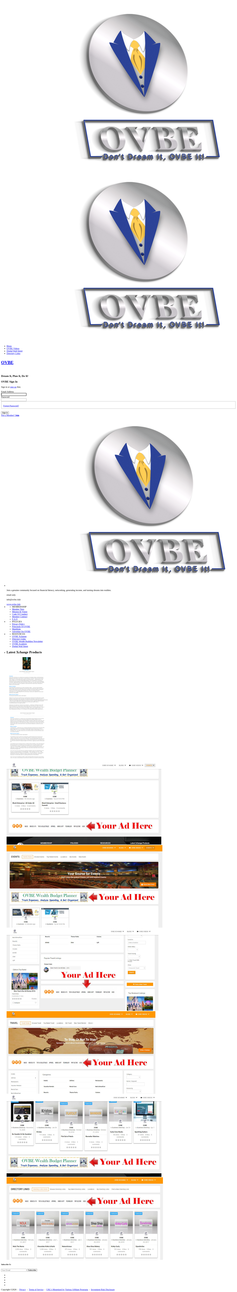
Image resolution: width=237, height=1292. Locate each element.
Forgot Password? (11, 406)
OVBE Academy (19, 644)
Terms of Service (36, 1289)
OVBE (7, 362)
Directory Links (19, 639)
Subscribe (32, 1270)
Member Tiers (18, 609)
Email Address (7, 392)
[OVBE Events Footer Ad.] (84, 844)
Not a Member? (10, 415)
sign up (13, 387)
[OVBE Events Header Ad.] (84, 927)
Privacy (22, 1289)
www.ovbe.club (13, 604)
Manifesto (16, 629)
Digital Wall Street (20, 646)
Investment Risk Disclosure (103, 1289)
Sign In (5, 413)
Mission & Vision (19, 612)
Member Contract (19, 616)
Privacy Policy (18, 624)
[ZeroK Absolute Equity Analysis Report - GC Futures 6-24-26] (27, 761)
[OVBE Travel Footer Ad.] (82, 1010)
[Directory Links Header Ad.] (85, 1259)
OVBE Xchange (19, 636)
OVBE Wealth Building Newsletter (27, 641)
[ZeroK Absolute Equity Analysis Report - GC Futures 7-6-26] (27, 711)
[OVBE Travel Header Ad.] (81, 1093)
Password (5, 397)
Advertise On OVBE (21, 631)
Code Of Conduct (20, 614)
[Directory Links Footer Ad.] (84, 1176)
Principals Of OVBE (21, 626)
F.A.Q (15, 619)
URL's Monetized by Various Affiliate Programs (67, 1289)
